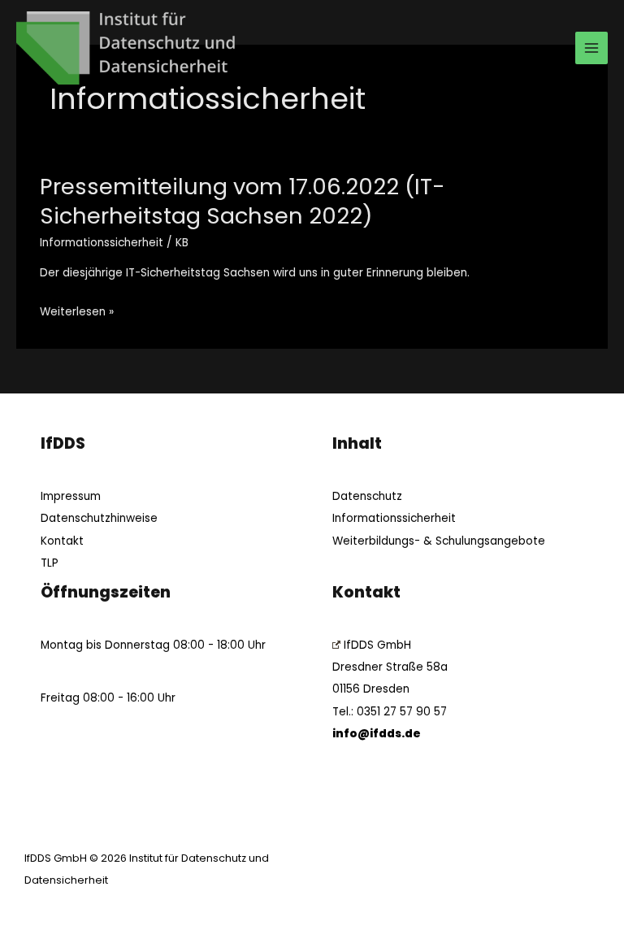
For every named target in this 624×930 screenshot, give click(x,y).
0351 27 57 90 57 (402, 711)
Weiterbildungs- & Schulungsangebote (438, 541)
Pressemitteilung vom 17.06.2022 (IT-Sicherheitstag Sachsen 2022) (242, 201)
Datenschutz (367, 496)
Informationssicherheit (101, 242)
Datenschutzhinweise (99, 518)
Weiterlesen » (77, 312)
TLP (49, 563)
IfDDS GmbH (377, 645)
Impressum (71, 496)
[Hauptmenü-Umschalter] (592, 48)
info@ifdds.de (376, 733)
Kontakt (62, 541)
